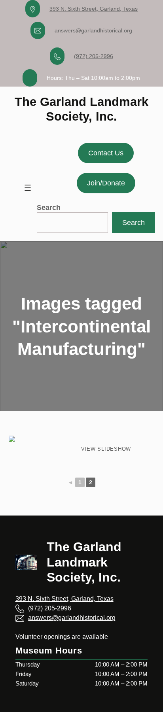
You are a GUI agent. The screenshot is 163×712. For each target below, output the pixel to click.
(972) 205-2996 (93, 56)
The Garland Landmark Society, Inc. (84, 562)
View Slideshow (106, 449)
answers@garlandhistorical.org (93, 30)
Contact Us (105, 153)
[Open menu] (28, 188)
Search (49, 208)
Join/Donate (106, 183)
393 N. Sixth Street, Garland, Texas (93, 9)
